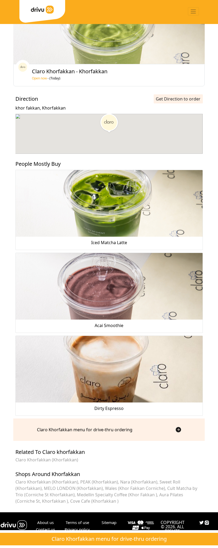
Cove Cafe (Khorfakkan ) (94, 501)
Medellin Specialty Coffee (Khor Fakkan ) (117, 495)
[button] (109, 123)
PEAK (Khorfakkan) (99, 482)
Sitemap (109, 522)
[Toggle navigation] (193, 11)
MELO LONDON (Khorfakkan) (73, 488)
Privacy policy (77, 529)
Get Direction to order (178, 99)
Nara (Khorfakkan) (138, 482)
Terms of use (77, 522)
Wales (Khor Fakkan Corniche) (135, 488)
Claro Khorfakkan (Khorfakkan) (46, 460)
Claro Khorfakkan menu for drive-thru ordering (109, 538)
